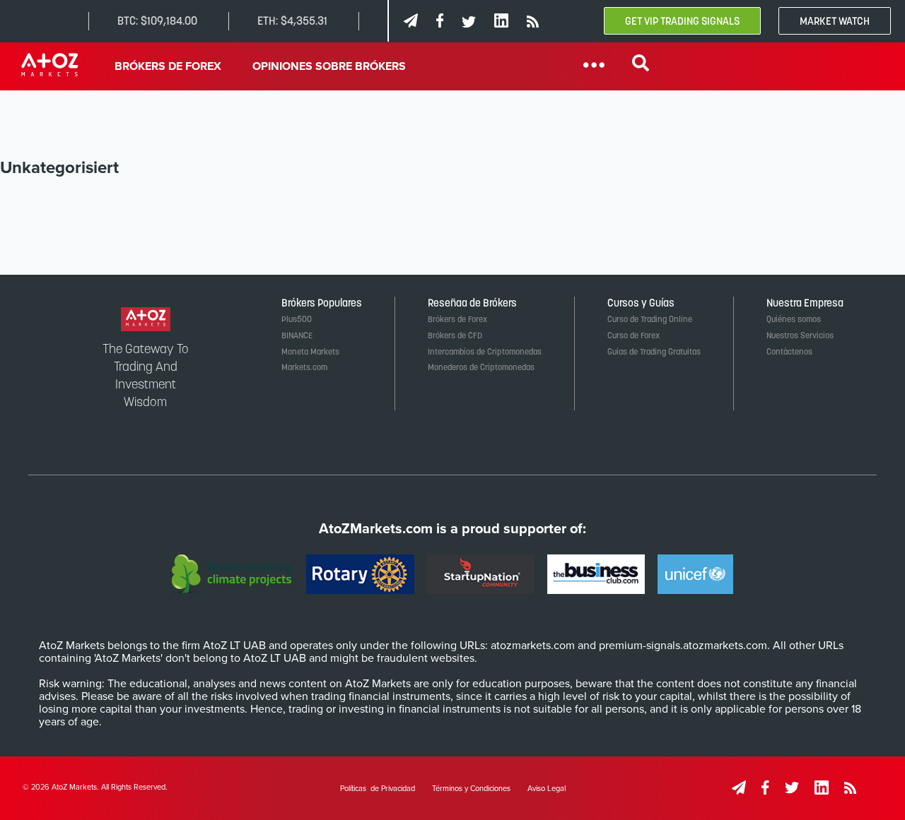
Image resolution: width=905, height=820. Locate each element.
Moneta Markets (310, 352)
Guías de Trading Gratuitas (654, 352)
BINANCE (297, 335)
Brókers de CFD (455, 335)
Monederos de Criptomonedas (481, 367)
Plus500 (296, 319)
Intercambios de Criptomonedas (485, 352)
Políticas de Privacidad (377, 789)
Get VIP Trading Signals (682, 21)
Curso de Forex (633, 335)
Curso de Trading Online (649, 319)
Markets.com (304, 367)
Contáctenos (789, 352)
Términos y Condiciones (471, 789)
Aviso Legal (546, 789)
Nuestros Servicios (800, 335)
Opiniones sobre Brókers (329, 66)
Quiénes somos (793, 319)
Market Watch (835, 21)
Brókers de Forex (168, 66)
